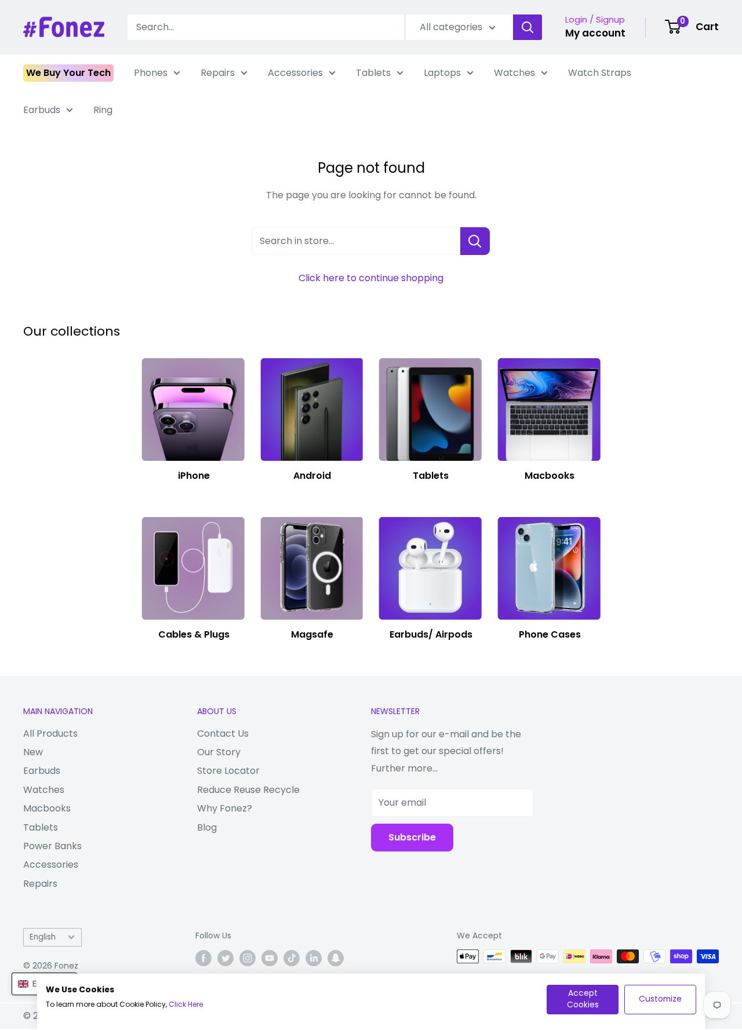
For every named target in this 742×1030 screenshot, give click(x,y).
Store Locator (228, 770)
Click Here (186, 1004)
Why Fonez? (224, 808)
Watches (514, 72)
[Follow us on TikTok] (291, 957)
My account (595, 33)
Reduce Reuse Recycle (248, 789)
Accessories (295, 72)
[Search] (527, 27)
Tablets (373, 72)
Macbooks (47, 808)
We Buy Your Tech (68, 72)
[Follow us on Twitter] (225, 957)
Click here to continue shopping (371, 278)
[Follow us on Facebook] (203, 957)
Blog (207, 827)
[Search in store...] (475, 241)
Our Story (219, 752)
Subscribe (412, 837)
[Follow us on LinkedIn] (313, 957)
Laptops (442, 72)
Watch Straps (599, 72)
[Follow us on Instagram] (247, 957)
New (33, 752)
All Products (50, 733)
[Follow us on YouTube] (269, 957)
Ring (102, 110)
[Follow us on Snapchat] (336, 957)
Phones (151, 72)
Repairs (218, 72)
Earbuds (41, 110)
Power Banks (52, 846)
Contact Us (223, 733)
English (43, 936)
